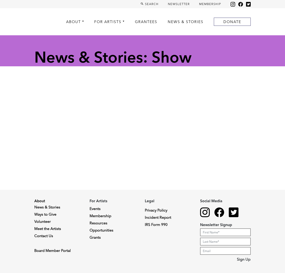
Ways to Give (45, 214)
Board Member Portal (52, 250)
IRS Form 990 (156, 224)
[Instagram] (233, 4)
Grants (95, 237)
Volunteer (42, 221)
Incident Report (158, 217)
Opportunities (101, 230)
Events (95, 208)
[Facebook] (240, 4)
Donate (232, 21)
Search (151, 4)
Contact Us (43, 235)
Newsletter (179, 4)
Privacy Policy (156, 210)
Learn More (18, 242)
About (73, 21)
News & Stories (185, 21)
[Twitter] (248, 4)
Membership (210, 4)
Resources (98, 223)
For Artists (107, 21)
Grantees (146, 21)
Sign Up (243, 259)
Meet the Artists (47, 228)
